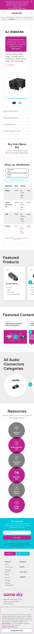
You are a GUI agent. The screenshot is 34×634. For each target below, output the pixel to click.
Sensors (7, 577)
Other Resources (12, 131)
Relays (7, 574)
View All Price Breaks (17, 180)
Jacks (4, 19)
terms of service (22, 544)
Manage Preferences (8, 627)
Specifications (10, 111)
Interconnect (10, 17)
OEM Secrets (24, 238)
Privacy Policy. (17, 239)
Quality (22, 567)
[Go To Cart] (31, 12)
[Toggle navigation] (3, 13)
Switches (8, 580)
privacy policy (12, 544)
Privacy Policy (20, 546)
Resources (23, 561)
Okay (31, 609)
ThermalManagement (9, 584)
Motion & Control (8, 570)
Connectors (18, 17)
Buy (28, 190)
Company (23, 577)
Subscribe (17, 537)
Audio (7, 564)
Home (2, 17)
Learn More (13, 546)
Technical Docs (11, 118)
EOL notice (16, 48)
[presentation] (30, 282)
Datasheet (11, 65)
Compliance (9, 124)
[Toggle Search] (5, 13)
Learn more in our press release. (17, 8)
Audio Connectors (27, 17)
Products (8, 561)
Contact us (10, 151)
